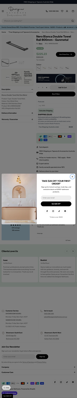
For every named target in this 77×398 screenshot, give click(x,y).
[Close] (72, 177)
